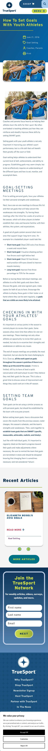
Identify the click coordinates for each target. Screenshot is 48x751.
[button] (9, 7)
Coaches (30, 48)
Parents (39, 48)
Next (24, 633)
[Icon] (44, 2)
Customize (24, 739)
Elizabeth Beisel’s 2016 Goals (20, 516)
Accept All (24, 732)
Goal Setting (32, 42)
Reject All (24, 746)
